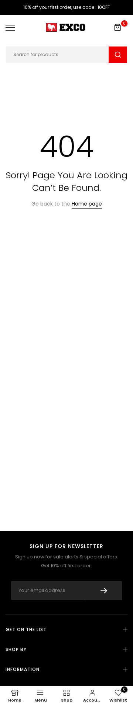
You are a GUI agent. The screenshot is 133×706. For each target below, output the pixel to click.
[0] (118, 28)
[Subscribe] (103, 590)
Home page (87, 203)
